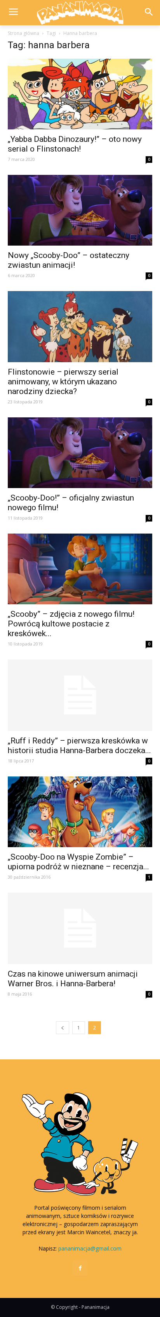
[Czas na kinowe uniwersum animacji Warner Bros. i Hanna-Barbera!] (80, 928)
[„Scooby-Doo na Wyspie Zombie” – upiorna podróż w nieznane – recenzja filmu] (80, 811)
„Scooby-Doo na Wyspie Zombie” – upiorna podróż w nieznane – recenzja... (78, 861)
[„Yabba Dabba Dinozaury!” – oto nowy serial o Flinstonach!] (80, 94)
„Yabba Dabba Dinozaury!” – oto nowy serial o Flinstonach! (75, 144)
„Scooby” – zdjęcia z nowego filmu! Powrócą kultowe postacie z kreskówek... (71, 623)
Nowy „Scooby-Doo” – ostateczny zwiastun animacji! (68, 260)
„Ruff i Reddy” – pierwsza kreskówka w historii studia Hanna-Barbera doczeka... (79, 745)
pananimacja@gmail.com (90, 1248)
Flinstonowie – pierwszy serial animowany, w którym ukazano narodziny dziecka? (63, 381)
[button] (149, 12)
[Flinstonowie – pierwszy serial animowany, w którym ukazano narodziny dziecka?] (80, 326)
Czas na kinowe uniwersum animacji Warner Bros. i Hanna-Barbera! (73, 978)
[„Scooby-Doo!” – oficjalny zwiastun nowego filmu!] (80, 452)
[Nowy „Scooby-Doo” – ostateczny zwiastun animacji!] (80, 210)
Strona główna (23, 33)
